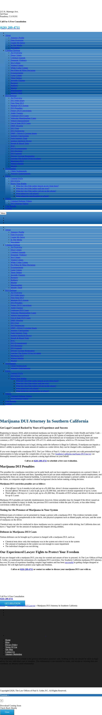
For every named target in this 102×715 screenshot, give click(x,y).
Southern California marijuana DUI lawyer (73, 454)
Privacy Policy (11, 645)
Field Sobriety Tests (19, 138)
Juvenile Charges (18, 80)
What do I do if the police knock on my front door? (37, 186)
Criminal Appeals (18, 58)
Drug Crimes (16, 55)
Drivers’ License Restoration (23, 156)
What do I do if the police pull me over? (32, 188)
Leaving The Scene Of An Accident (26, 158)
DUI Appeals (16, 153)
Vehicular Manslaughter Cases (23, 118)
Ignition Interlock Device (21, 141)
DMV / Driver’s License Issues (24, 133)
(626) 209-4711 (40, 461)
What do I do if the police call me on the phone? (36, 191)
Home (2, 606)
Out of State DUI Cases (21, 123)
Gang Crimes (16, 75)
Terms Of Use (11, 647)
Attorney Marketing (13, 654)
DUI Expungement (19, 148)
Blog (7, 642)
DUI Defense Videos (19, 203)
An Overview (16, 53)
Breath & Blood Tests (20, 143)
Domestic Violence (19, 60)
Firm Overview (17, 40)
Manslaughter (16, 90)
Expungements (17, 73)
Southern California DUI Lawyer (21, 606)
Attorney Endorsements (20, 173)
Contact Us (10, 652)
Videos (8, 199)
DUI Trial (15, 128)
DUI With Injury (18, 100)
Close (7, 712)
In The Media (16, 45)
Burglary (14, 83)
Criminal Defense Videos (21, 201)
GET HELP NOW (12, 603)
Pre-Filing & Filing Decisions (23, 70)
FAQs (7, 176)
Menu (3, 213)
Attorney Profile (17, 38)
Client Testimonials (19, 171)
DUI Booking (16, 151)
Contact (8, 208)
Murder (14, 88)
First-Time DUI (17, 103)
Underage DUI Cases (20, 116)
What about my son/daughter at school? (32, 196)
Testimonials (10, 169)
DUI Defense (11, 96)
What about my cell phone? (27, 193)
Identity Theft (16, 93)
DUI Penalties (16, 108)
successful (69, 562)
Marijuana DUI (17, 161)
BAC (13, 146)
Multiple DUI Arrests (19, 105)
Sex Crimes (15, 63)
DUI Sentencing (17, 131)
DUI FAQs (15, 181)
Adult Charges (17, 113)
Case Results (10, 206)
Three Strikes (16, 78)
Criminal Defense (12, 50)
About (8, 35)
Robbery (14, 85)
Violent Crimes (17, 65)
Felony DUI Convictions (21, 111)
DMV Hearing (17, 126)
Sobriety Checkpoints (20, 136)
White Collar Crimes (19, 68)
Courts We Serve (18, 43)
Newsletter (15, 48)
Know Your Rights (18, 183)
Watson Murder (17, 164)
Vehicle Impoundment (20, 121)
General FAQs (17, 178)
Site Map (9, 649)
